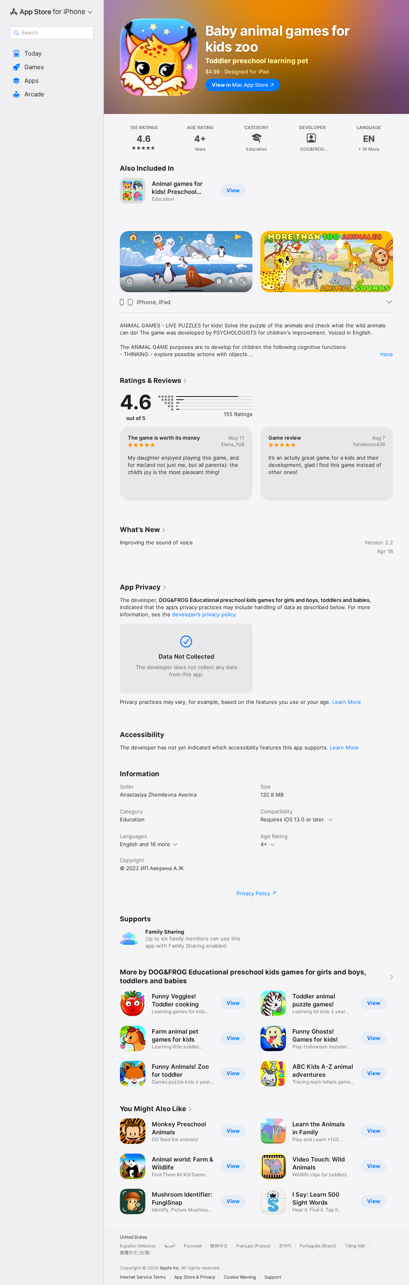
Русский (193, 1246)
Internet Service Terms (143, 1277)
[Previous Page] (111, 138)
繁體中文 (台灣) (135, 1253)
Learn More (346, 702)
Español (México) (138, 1246)
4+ (263, 844)
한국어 (285, 1246)
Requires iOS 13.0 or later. (292, 819)
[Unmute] (231, 282)
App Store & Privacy (194, 1277)
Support (272, 1277)
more (386, 354)
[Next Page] (401, 138)
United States (133, 1237)
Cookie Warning (240, 1277)
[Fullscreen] (243, 282)
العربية (169, 1246)
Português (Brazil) (318, 1246)
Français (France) (253, 1246)
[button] (51, 54)
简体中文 (219, 1246)
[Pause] (219, 282)
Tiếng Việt (355, 1246)
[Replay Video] (129, 282)
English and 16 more (145, 844)
